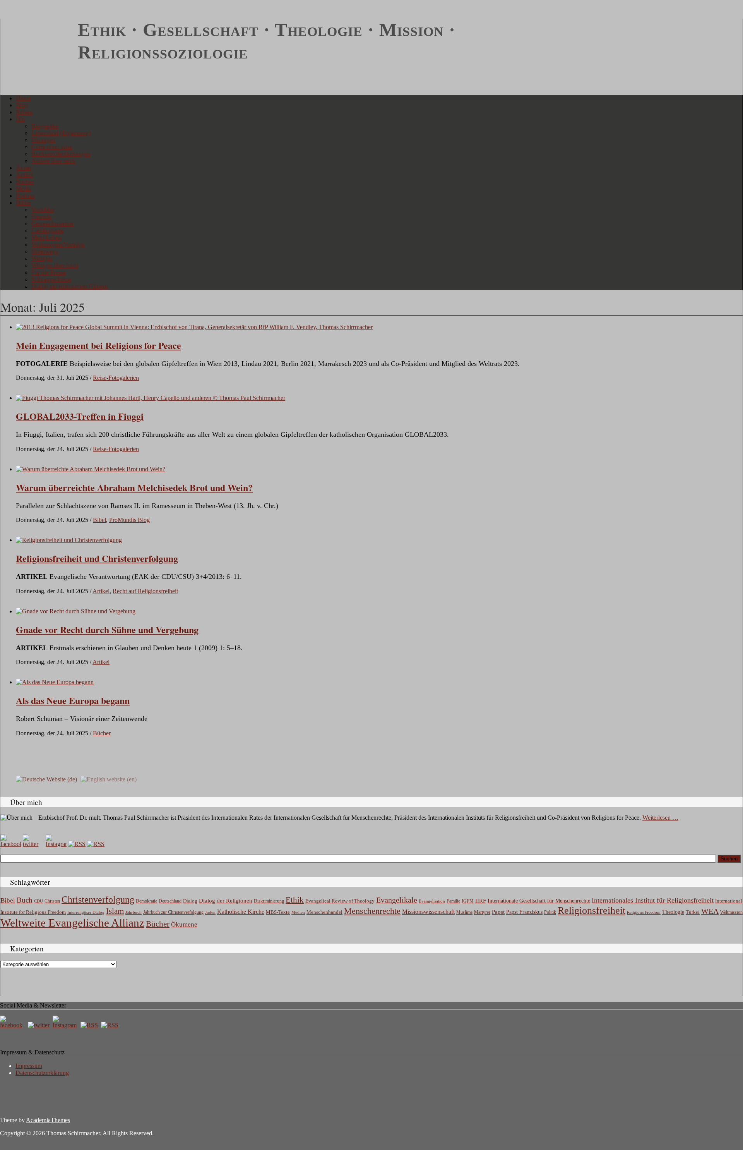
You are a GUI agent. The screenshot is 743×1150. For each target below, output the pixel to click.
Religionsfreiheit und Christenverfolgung (97, 558)
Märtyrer (482, 912)
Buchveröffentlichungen (61, 154)
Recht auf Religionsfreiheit (145, 591)
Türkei (693, 912)
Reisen (24, 112)
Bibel (99, 520)
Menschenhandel (324, 912)
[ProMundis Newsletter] (77, 844)
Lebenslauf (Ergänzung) (61, 133)
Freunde (41, 216)
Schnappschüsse (51, 279)
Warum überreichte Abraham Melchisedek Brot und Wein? (134, 487)
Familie (453, 901)
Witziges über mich (54, 265)
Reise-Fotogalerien (116, 377)
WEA (710, 911)
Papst (498, 912)
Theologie (673, 912)
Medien (298, 912)
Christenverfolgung (98, 899)
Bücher (25, 182)
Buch (25, 900)
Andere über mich (53, 161)
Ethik (295, 900)
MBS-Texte (278, 912)
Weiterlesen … (660, 817)
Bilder (23, 202)
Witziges (41, 258)
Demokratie (146, 901)
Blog (22, 105)
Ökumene (184, 924)
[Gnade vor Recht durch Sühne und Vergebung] (75, 611)
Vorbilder (42, 209)
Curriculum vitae (51, 147)
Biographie (44, 126)
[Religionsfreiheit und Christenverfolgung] (69, 540)
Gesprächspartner (52, 223)
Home (23, 98)
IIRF (480, 901)
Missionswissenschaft (428, 911)
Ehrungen (43, 140)
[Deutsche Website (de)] (46, 779)
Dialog (190, 901)
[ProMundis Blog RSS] (95, 844)
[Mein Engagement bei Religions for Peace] (194, 327)
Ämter (23, 168)
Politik (550, 912)
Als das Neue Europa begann (73, 700)
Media (23, 188)
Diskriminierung (269, 901)
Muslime (464, 912)
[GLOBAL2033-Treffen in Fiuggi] (150, 398)
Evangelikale (396, 900)
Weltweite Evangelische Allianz (72, 923)
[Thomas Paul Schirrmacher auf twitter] (33, 844)
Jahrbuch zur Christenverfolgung (173, 912)
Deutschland (170, 901)
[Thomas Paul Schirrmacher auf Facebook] (10, 844)
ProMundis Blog (129, 520)
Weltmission (731, 912)
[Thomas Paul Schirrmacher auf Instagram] (56, 844)
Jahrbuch (133, 912)
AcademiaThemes (48, 1120)
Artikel (24, 175)
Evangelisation (432, 901)
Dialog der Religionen (225, 901)
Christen (52, 901)
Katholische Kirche (240, 911)
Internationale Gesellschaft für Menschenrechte (539, 901)
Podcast (25, 195)
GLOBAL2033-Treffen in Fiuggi (80, 416)
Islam (115, 911)
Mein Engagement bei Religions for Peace (98, 345)
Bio (20, 119)
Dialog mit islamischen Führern (69, 286)
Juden (210, 912)
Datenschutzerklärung (42, 1072)
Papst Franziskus (524, 912)
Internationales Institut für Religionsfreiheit (653, 900)
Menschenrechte (372, 911)
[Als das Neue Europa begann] (55, 682)
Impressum (28, 1065)
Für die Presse (48, 272)
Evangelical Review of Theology (340, 901)
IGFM (468, 901)
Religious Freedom (644, 912)
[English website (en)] (108, 779)
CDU (38, 901)
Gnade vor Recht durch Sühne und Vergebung (107, 629)
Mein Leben (46, 237)
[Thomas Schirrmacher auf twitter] (39, 1025)
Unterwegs (44, 251)
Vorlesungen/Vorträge (57, 244)
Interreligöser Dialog (85, 912)
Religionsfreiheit (591, 910)
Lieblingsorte (47, 230)
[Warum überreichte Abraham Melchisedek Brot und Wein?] (90, 469)
